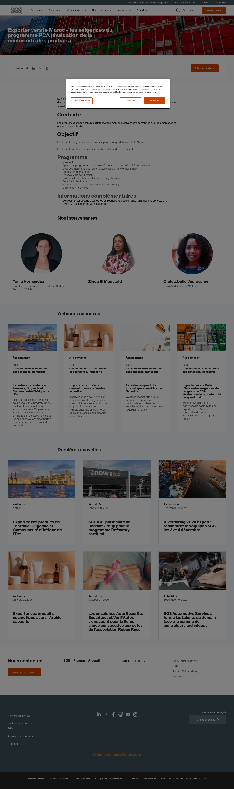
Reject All (130, 100)
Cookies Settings (82, 100)
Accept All (154, 100)
